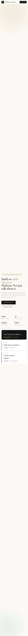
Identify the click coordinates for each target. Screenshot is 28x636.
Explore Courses (9, 302)
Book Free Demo (8, 306)
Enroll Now (23, 2)
